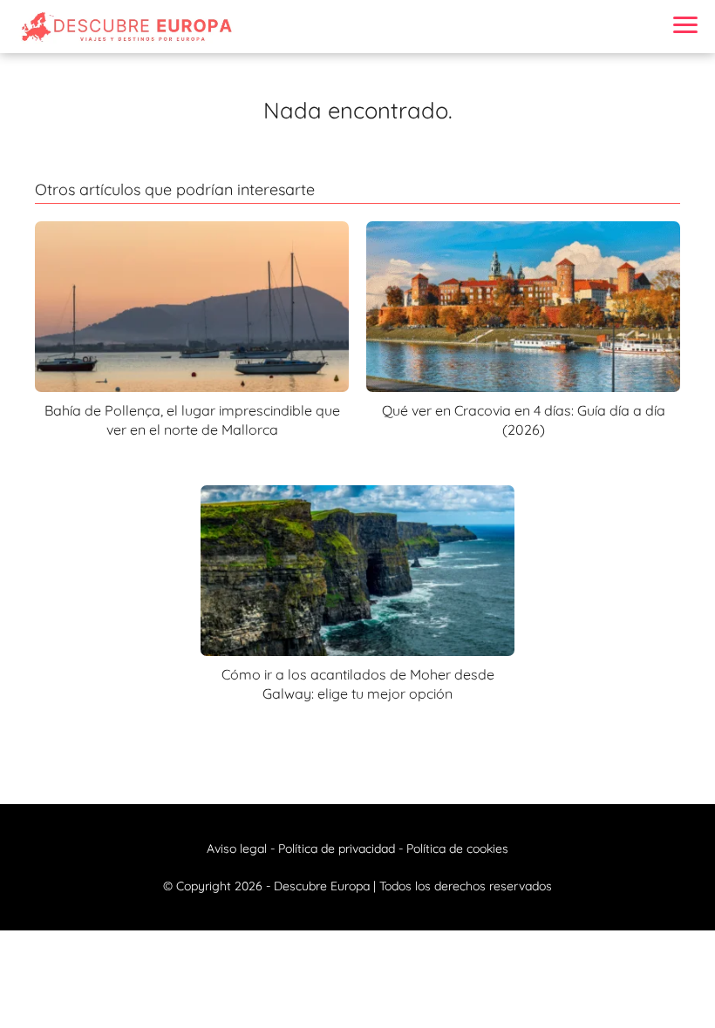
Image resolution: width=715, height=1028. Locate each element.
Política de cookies (457, 848)
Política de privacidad (336, 848)
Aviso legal (237, 848)
